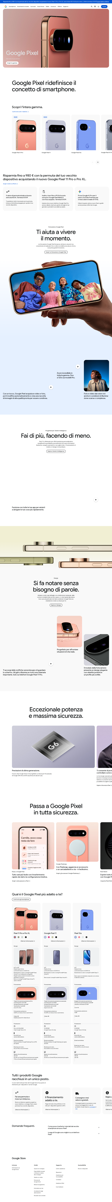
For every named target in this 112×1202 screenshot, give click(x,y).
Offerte (60, 6)
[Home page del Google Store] (5, 6)
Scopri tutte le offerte (103, 1)
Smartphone (12, 6)
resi (76, 1109)
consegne (92, 1107)
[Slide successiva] (97, 162)
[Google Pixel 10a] (85, 137)
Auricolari (33, 6)
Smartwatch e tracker (23, 6)
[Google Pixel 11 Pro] (26, 137)
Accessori (53, 6)
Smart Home (40, 6)
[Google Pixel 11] (56, 137)
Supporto (65, 6)
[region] (56, 137)
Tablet (47, 6)
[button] (92, 6)
